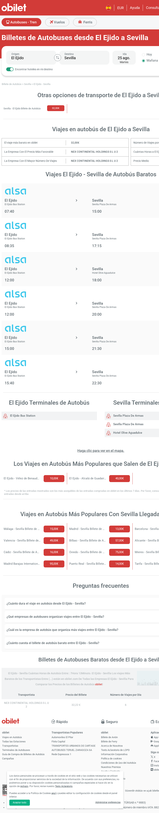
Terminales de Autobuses (16, 750)
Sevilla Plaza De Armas (127, 415)
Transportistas (10, 745)
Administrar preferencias (108, 802)
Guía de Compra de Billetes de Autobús (23, 754)
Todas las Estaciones (14, 741)
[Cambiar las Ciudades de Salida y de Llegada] (57, 57)
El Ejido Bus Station (22, 415)
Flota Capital (58, 741)
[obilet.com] (23, 11)
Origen (15, 54)
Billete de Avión (109, 737)
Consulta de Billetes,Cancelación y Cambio (113, 777)
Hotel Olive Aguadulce (127, 432)
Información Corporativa (114, 754)
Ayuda (135, 8)
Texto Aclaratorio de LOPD (115, 750)
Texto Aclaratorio (64, 786)
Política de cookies (111, 758)
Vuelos (59, 22)
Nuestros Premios (111, 767)
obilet (98, 684)
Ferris (87, 22)
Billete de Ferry (109, 741)
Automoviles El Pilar (62, 737)
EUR (120, 8)
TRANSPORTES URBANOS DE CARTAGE (73, 745)
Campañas (8, 758)
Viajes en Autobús (12, 737)
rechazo (24, 786)
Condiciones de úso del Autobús (118, 762)
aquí (53, 793)
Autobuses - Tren (23, 22)
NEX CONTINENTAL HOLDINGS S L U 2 (94, 151)
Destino (69, 54)
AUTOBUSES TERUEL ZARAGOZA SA (72, 750)
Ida (125, 54)
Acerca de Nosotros (112, 745)
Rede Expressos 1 (61, 754)
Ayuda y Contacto (110, 771)
